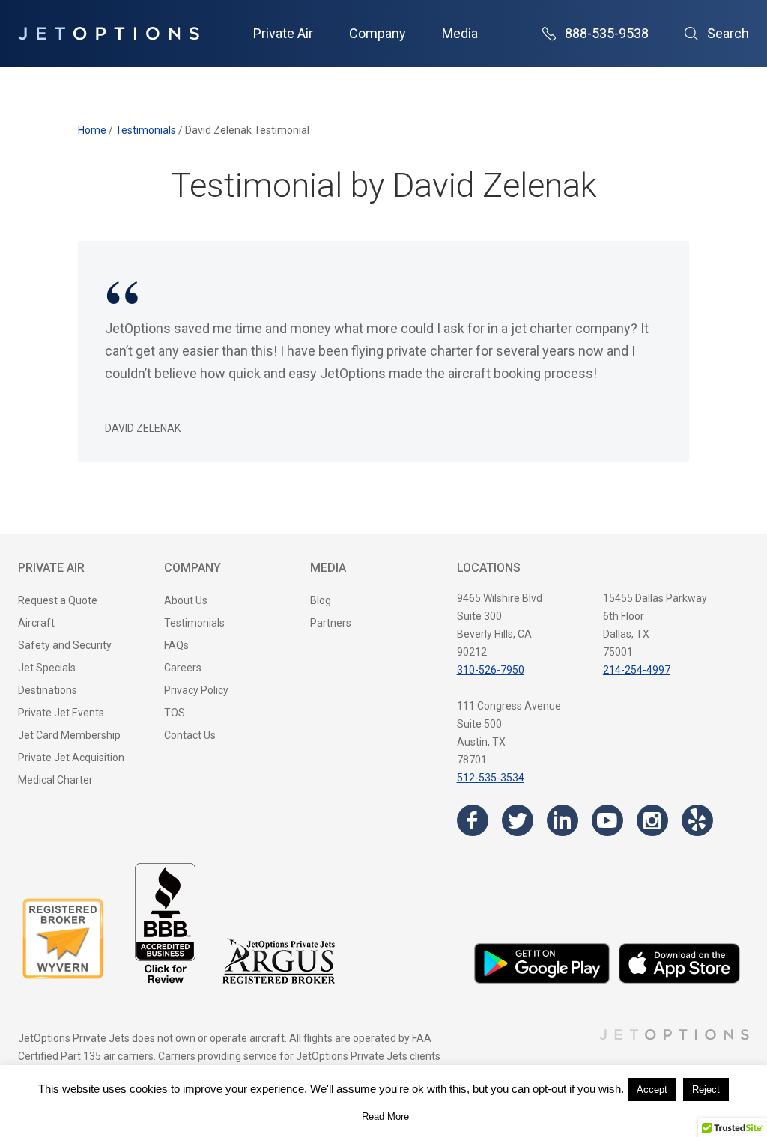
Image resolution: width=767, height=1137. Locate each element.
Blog (320, 600)
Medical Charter (55, 780)
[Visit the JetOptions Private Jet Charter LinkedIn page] (562, 820)
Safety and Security (65, 645)
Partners (330, 623)
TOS (174, 713)
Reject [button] (706, 1089)
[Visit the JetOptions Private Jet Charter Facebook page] (472, 820)
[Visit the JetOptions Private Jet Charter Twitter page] (517, 820)
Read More (385, 1116)
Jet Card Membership (69, 735)
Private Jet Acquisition (71, 757)
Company (377, 33)
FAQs (176, 645)
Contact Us (190, 735)
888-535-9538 (607, 33)
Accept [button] (652, 1089)
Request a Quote (57, 600)
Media (460, 33)
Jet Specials (47, 668)
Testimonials (194, 623)
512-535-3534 (490, 778)
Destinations (47, 690)
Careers (182, 668)
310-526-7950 (490, 670)
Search (728, 33)
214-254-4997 (636, 670)
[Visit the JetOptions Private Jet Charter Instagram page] (652, 820)
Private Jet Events (61, 713)
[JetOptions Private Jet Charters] (108, 33)
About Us (185, 600)
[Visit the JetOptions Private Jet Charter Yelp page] (697, 820)
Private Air (283, 33)
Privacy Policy (196, 690)
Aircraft (36, 623)
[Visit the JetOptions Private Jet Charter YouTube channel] (607, 820)
